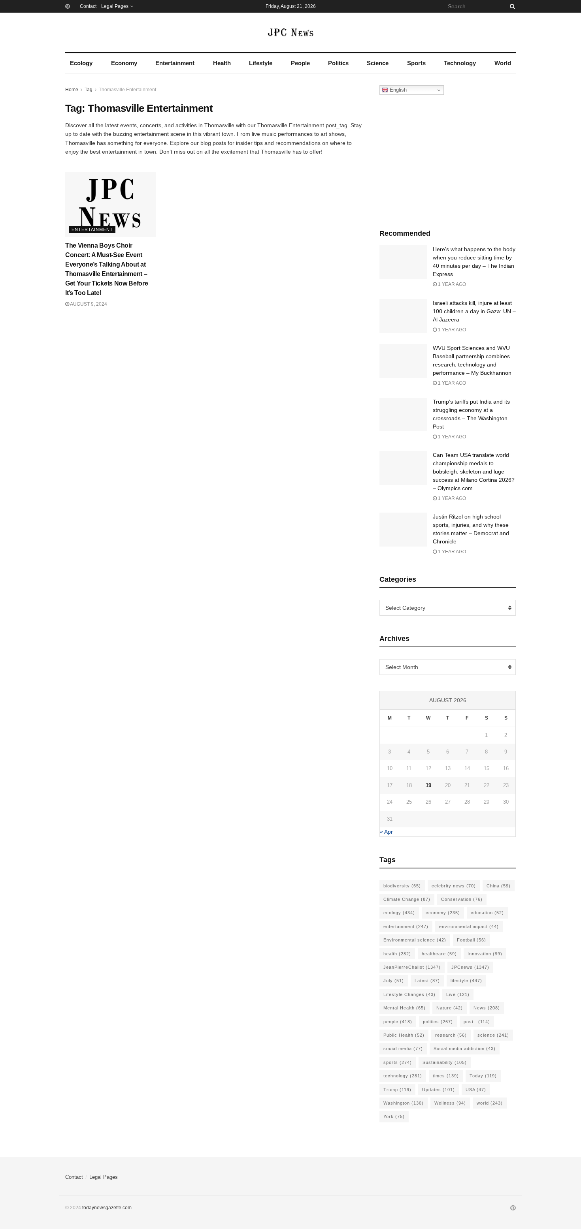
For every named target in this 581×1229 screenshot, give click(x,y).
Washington (403, 1103)
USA (476, 1089)
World (502, 63)
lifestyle (466, 980)
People (300, 63)
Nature (449, 1007)
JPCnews (470, 967)
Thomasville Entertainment (127, 89)
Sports (416, 63)
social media (403, 1048)
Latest (427, 980)
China (499, 885)
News (486, 1007)
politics (438, 1021)
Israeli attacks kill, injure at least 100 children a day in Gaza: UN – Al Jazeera (474, 311)
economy (443, 912)
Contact (88, 6)
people (397, 1021)
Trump (397, 1089)
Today (483, 1075)
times (446, 1075)
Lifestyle (260, 63)
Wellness (450, 1103)
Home (71, 89)
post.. (477, 1021)
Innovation (485, 953)
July (393, 980)
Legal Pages (114, 6)
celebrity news (454, 885)
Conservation (462, 899)
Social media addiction (465, 1048)
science (493, 1035)
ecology (399, 912)
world (490, 1103)
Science (378, 63)
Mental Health (404, 1007)
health (397, 953)
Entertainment (174, 63)
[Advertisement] (448, 160)
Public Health (403, 1035)
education (487, 912)
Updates (438, 1089)
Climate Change (406, 899)
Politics (338, 63)
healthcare (439, 953)
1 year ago (451, 284)
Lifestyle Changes (409, 994)
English (397, 90)
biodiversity (402, 885)
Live (458, 994)
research (451, 1035)
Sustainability (445, 1062)
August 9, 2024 (88, 304)
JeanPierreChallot (412, 967)
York (394, 1116)
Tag (88, 89)
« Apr (386, 832)
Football (471, 940)
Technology (460, 63)
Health (222, 63)
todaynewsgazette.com (107, 1207)
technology (402, 1075)
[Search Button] (511, 6)
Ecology (81, 63)
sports (397, 1062)
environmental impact (469, 926)
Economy (124, 63)
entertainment (405, 926)
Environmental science (414, 940)
